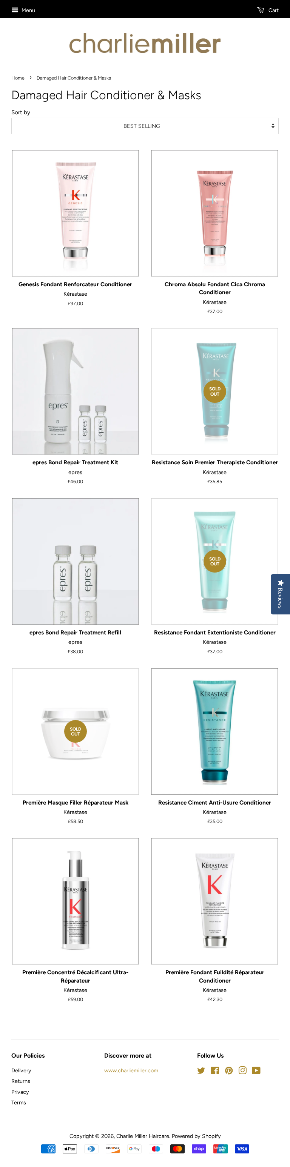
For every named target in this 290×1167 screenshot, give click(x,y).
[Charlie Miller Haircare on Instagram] (242, 1072)
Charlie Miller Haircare (142, 1136)
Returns (20, 1081)
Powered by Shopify (196, 1136)
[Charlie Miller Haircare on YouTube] (256, 1072)
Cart (273, 10)
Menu (27, 10)
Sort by (20, 112)
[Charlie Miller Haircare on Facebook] (215, 1072)
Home (18, 78)
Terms (18, 1102)
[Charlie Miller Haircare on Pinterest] (229, 1072)
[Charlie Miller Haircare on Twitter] (201, 1072)
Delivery (21, 1070)
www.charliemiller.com (131, 1070)
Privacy (20, 1092)
